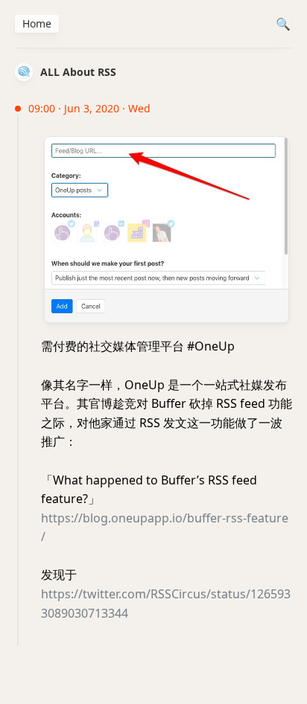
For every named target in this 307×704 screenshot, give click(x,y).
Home (36, 23)
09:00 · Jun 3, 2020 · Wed (89, 108)
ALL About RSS (78, 72)
